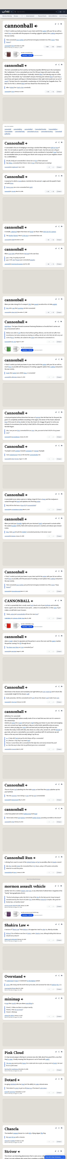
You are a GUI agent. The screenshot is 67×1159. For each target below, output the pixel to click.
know (20, 1010)
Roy (10, 866)
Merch (59, 47)
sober (11, 1059)
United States (31, 862)
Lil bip (13, 822)
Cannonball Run (8, 872)
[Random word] (56, 12)
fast (38, 862)
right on (53, 148)
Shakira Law (7, 939)
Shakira (37, 933)
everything (29, 1003)
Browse (16, 16)
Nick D (13, 46)
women (38, 417)
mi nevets (14, 749)
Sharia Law (16, 930)
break (54, 862)
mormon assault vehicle (10, 905)
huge (22, 505)
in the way (25, 236)
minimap (7, 1015)
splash (14, 373)
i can (22, 647)
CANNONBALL (8, 618)
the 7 (58, 985)
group (36, 451)
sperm (54, 641)
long (23, 1084)
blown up (29, 1088)
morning (14, 796)
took (18, 88)
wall (27, 694)
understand (10, 981)
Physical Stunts (42, 16)
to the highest (31, 981)
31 (34, 866)
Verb (6, 326)
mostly (14, 1003)
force (9, 33)
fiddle (13, 240)
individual (13, 1084)
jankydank (14, 651)
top (57, 148)
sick (58, 698)
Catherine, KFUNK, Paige (19, 618)
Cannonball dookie (40, 129)
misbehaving (13, 455)
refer (43, 930)
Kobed (12, 88)
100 (29, 304)
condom (17, 451)
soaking (52, 33)
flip (42, 1133)
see (14, 308)
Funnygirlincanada (16, 591)
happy (24, 1063)
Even (54, 152)
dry (20, 422)
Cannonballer (9, 132)
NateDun (14, 536)
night (30, 187)
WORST (24, 532)
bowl (18, 501)
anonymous (12, 1092)
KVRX (19, 905)
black (51, 77)
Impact (8, 42)
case (55, 608)
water (44, 31)
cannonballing (18, 129)
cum (44, 692)
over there (16, 647)
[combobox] (35, 11)
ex (7, 738)
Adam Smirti (14, 312)
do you (17, 1010)
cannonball (7, 46)
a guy (10, 254)
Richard (8, 933)
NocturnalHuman (16, 437)
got (14, 532)
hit (25, 505)
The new (8, 1063)
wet (28, 741)
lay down (9, 647)
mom (9, 1137)
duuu (25, 373)
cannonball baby (20, 132)
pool (20, 723)
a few (22, 88)
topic (16, 981)
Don (14, 260)
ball (33, 723)
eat (19, 333)
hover (31, 232)
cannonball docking (47, 132)
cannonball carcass (33, 132)
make (37, 1084)
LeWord (12, 1015)
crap (27, 796)
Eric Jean (14, 342)
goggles (32, 260)
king (6, 422)
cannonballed (28, 129)
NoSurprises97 (15, 800)
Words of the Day (7, 16)
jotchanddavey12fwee (17, 509)
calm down (43, 1088)
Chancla (6, 1141)
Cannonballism (53, 129)
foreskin (19, 523)
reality (47, 1059)
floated (15, 236)
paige (12, 614)
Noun (9, 326)
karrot (15, 872)
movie (53, 40)
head (35, 814)
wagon (23, 891)
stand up (48, 692)
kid (30, 1133)
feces (12, 338)
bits (6, 329)
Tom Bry (14, 191)
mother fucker (36, 818)
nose (24, 727)
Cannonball (7, 167)
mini (27, 891)
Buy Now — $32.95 (27, 55)
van (30, 891)
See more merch (38, 55)
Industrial (43, 900)
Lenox (13, 91)
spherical (14, 232)
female (58, 730)
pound (36, 304)
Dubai (29, 933)
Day (30, 900)
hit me (13, 1137)
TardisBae (12, 1141)
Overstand (7, 988)
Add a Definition (53, 16)
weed (6, 81)
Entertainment (30, 16)
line (38, 897)
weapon (15, 1133)
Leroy (7, 985)
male (10, 641)
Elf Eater (14, 988)
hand (40, 523)
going (16, 1088)
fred (16, 738)
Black (41, 74)
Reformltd (14, 939)
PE (20, 455)
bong (43, 499)
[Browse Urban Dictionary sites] (7, 11)
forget (18, 260)
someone (29, 451)
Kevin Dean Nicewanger (17, 264)
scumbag (20, 308)
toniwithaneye (14, 1069)
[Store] (60, 11)
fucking (25, 814)
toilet (32, 338)
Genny (8, 187)
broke (18, 866)
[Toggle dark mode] (64, 11)
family (55, 1063)
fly (20, 643)
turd (31, 605)
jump (13, 723)
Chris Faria (14, 702)
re (8, 1059)
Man (7, 308)
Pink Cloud (7, 1069)
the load (26, 254)
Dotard (6, 1092)
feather (11, 236)
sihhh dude (14, 377)
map (7, 1003)
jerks (13, 254)
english (55, 304)
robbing (53, 985)
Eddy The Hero (15, 459)
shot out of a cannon (49, 232)
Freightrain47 (15, 167)
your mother (20, 40)
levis (36, 614)
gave (11, 187)
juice (29, 814)
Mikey (10, 163)
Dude (7, 373)
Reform (25, 930)
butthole (47, 605)
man (19, 181)
